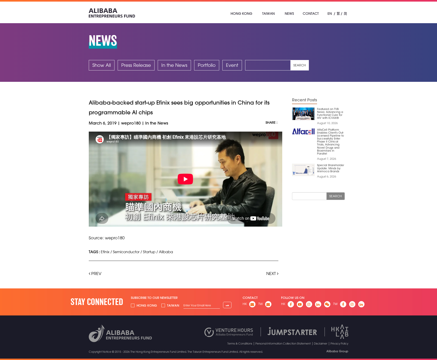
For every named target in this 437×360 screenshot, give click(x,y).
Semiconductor (126, 252)
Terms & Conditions (239, 343)
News (289, 13)
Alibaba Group (337, 351)
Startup (149, 252)
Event (232, 65)
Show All (101, 65)
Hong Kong (241, 13)
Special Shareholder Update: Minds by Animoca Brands (330, 168)
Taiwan (268, 13)
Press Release (136, 65)
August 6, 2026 (326, 176)
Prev (96, 273)
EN (330, 13)
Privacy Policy (339, 343)
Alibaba (166, 252)
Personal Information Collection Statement (283, 343)
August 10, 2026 (327, 123)
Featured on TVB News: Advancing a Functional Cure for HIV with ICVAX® (330, 113)
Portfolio (207, 65)
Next (271, 273)
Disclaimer (320, 343)
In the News (174, 65)
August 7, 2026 (326, 158)
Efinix (105, 252)
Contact (311, 13)
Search (299, 65)
